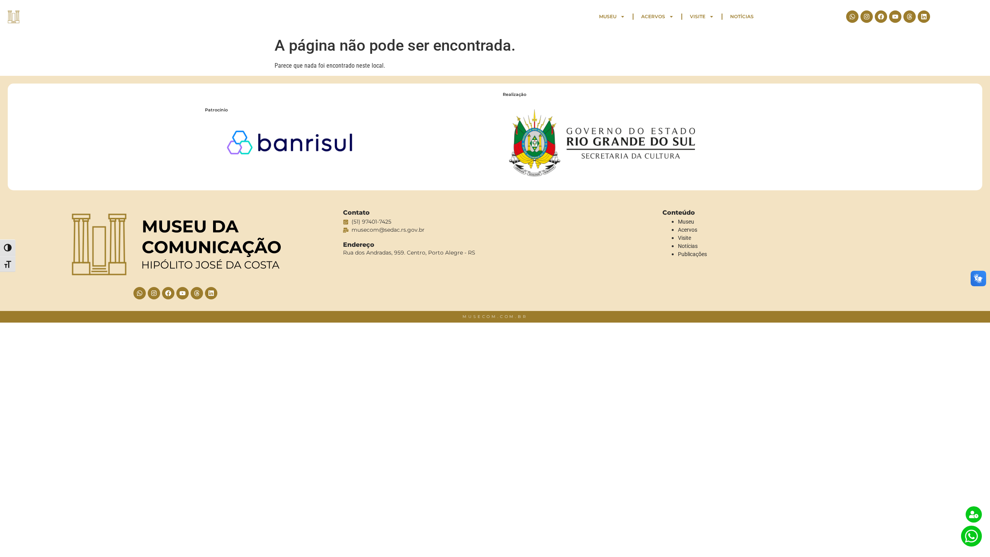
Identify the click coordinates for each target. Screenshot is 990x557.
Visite (697, 16)
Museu (607, 16)
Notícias (742, 16)
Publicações (692, 254)
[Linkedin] (924, 16)
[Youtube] (895, 16)
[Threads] (909, 16)
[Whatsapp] (852, 16)
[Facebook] (881, 16)
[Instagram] (866, 16)
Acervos (653, 16)
